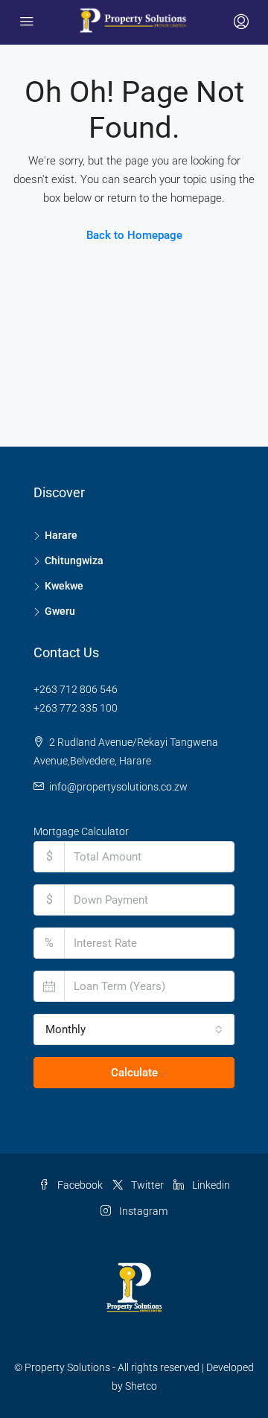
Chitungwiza (74, 560)
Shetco (141, 1386)
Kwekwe (64, 586)
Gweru (60, 611)
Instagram (142, 1211)
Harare (61, 535)
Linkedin (210, 1185)
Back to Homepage (134, 235)
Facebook (79, 1185)
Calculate (134, 1072)
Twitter (146, 1185)
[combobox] (134, 1029)
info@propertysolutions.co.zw (118, 787)
